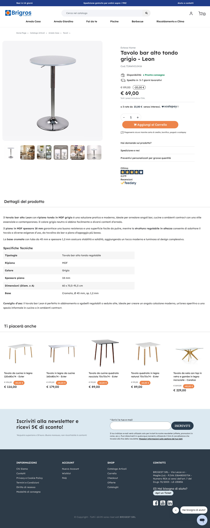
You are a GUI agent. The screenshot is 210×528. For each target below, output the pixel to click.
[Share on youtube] (163, 504)
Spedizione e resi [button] (130, 150)
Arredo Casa (33, 21)
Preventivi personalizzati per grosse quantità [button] (146, 158)
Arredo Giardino (63, 21)
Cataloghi (112, 487)
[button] (146, 13)
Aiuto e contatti (186, 3)
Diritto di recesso (25, 487)
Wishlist (66, 473)
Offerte (111, 482)
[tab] (157, 143)
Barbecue (137, 21)
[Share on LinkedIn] (170, 504)
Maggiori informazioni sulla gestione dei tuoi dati (160, 439)
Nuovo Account (70, 468)
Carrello (112, 473)
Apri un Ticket (163, 492)
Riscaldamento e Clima (170, 21)
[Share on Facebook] (156, 504)
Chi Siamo (22, 468)
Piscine (114, 21)
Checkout (112, 478)
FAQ (64, 478)
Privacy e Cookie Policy (29, 478)
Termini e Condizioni (27, 482)
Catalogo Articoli (117, 468)
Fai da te (91, 21)
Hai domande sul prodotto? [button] (136, 142)
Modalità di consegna (28, 491)
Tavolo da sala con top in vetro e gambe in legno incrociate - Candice (187, 376)
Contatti (20, 473)
